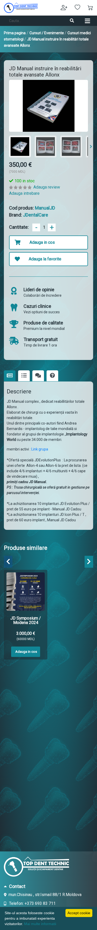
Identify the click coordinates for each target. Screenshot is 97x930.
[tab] (48, 886)
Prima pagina (15, 33)
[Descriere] (10, 375)
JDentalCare (35, 215)
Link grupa (40, 449)
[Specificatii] (24, 375)
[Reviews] (38, 375)
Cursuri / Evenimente (47, 33)
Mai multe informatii (40, 924)
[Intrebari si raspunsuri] (52, 375)
